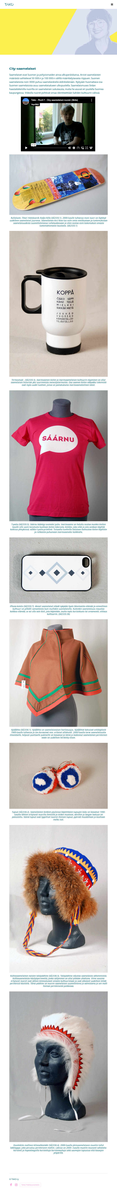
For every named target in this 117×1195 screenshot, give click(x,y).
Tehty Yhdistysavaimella (30, 1185)
